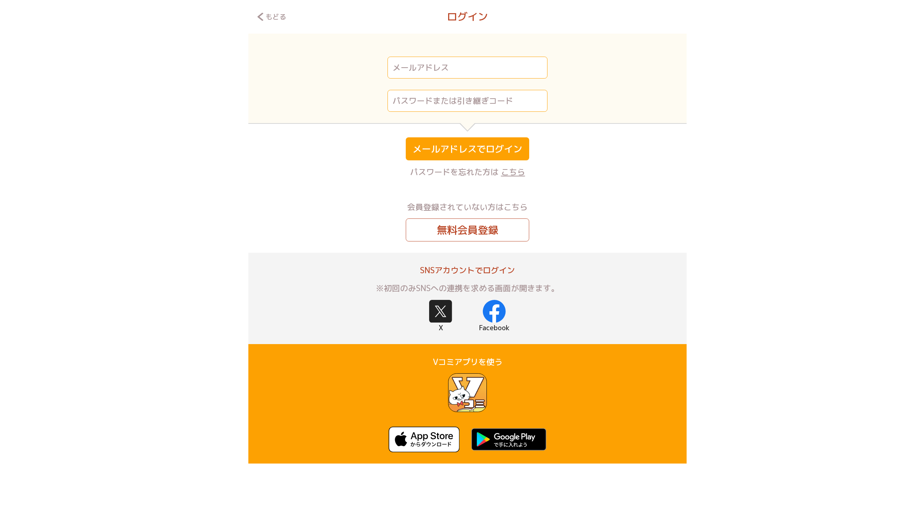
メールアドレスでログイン (467, 148)
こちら (513, 172)
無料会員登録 (467, 230)
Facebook (494, 327)
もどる (276, 17)
